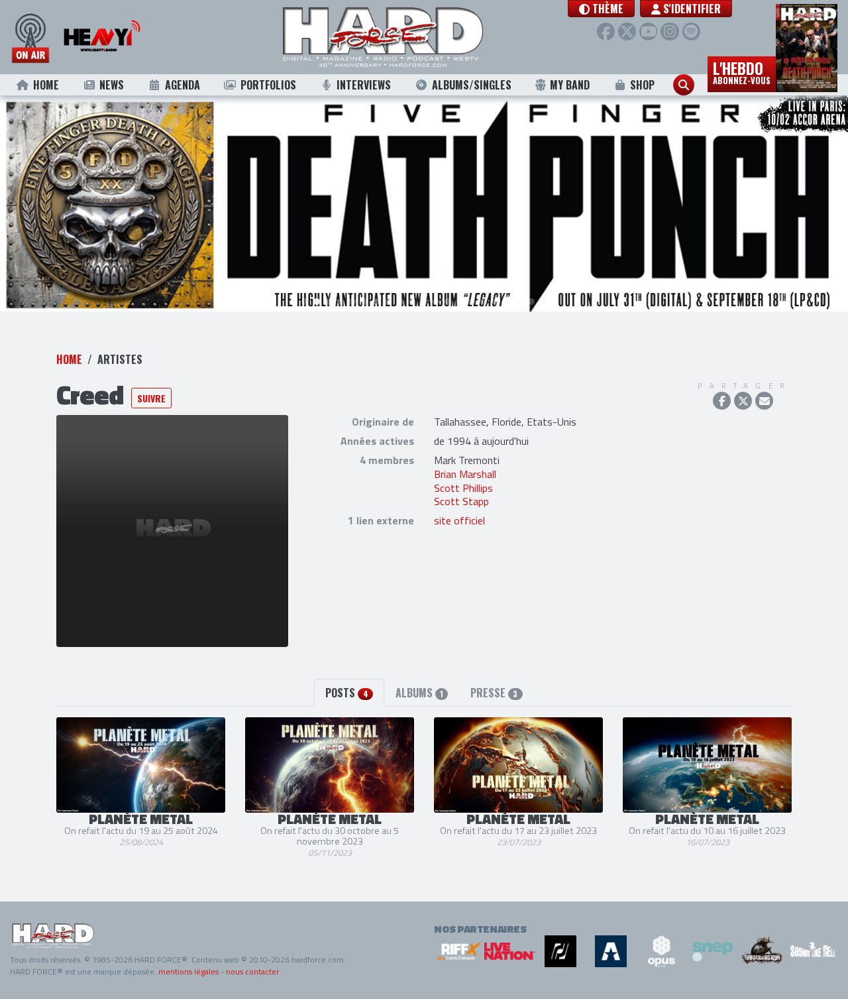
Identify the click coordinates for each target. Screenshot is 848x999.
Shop (642, 85)
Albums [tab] (419, 693)
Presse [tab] (493, 693)
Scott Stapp (461, 501)
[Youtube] (648, 31)
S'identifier (691, 9)
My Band (570, 85)
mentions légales (188, 971)
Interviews (364, 85)
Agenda (182, 85)
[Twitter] (627, 31)
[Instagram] (669, 31)
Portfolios (268, 85)
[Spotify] (691, 31)
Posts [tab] (346, 693)
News (111, 85)
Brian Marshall (465, 474)
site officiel (459, 520)
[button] (601, 8)
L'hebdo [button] (741, 71)
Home (46, 85)
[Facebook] (606, 31)
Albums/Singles (471, 85)
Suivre (151, 398)
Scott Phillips (463, 488)
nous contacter (252, 971)
